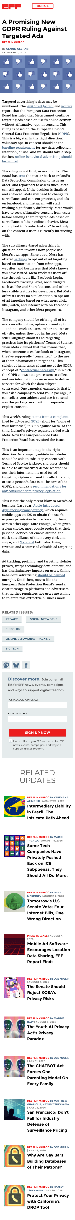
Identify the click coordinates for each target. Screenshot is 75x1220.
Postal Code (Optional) (23, 699)
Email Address (17, 713)
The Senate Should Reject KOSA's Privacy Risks (46, 992)
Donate (43, 5)
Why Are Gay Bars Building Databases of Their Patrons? (46, 1161)
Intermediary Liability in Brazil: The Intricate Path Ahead (49, 812)
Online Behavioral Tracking (28, 639)
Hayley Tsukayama (56, 1104)
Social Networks (43, 619)
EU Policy (13, 629)
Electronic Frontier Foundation (12, 6)
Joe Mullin (61, 978)
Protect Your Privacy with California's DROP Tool (48, 1201)
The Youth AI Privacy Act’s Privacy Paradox (48, 1032)
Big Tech (12, 648)
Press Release (37, 935)
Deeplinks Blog (38, 797)
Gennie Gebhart (18, 48)
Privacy (12, 619)
